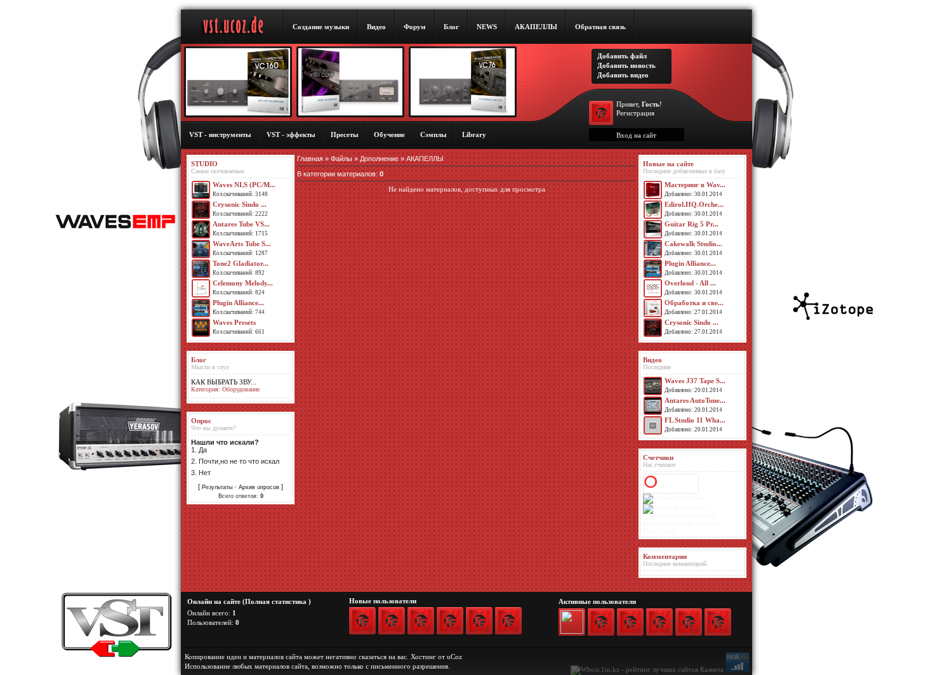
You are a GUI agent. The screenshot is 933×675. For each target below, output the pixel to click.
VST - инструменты (220, 134)
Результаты (217, 487)
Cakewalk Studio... (693, 243)
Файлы (341, 158)
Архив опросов (259, 487)
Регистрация (635, 113)
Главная (310, 158)
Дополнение (379, 158)
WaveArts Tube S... (242, 243)
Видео (376, 26)
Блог (451, 26)
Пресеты (345, 134)
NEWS (487, 26)
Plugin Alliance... (238, 302)
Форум (415, 26)
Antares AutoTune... (695, 400)
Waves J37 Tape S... (695, 380)
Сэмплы (433, 134)
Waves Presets (234, 322)
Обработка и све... (694, 302)
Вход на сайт (636, 135)
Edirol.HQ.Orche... (694, 204)
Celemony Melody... (243, 283)
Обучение (389, 134)
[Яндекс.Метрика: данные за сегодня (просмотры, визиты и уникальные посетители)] (673, 499)
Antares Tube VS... (241, 224)
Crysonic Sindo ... (240, 204)
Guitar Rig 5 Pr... (691, 224)
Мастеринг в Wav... (695, 184)
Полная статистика (276, 601)
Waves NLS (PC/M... (244, 184)
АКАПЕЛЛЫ (536, 26)
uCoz (454, 656)
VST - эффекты (291, 134)
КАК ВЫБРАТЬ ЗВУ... (223, 382)
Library (474, 134)
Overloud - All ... (690, 283)
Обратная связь (600, 26)
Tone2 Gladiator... (240, 263)
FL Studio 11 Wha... (695, 420)
